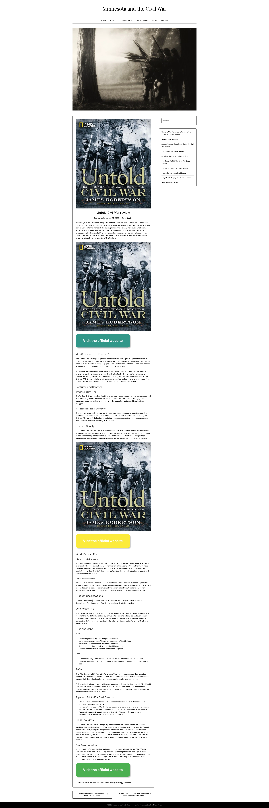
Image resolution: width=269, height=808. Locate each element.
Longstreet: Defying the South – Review (176, 178)
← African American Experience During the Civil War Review (92, 795)
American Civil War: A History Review (175, 156)
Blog (112, 20)
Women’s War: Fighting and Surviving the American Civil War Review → (135, 794)
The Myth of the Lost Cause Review (175, 168)
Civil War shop (142, 20)
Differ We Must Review (170, 183)
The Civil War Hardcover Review (173, 151)
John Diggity (127, 218)
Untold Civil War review (170, 139)
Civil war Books (125, 20)
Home (103, 20)
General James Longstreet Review (174, 173)
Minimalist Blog (145, 805)
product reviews (160, 20)
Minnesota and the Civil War (134, 8)
